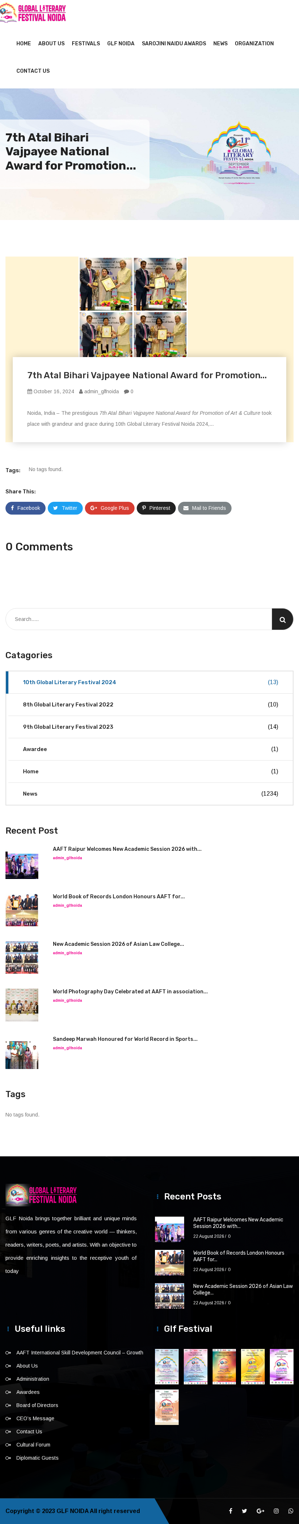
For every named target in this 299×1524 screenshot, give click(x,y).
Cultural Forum (33, 1445)
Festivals (86, 44)
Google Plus (115, 508)
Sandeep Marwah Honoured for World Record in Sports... (125, 1039)
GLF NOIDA (121, 44)
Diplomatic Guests (37, 1458)
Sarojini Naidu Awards (174, 44)
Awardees (28, 1392)
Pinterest (160, 508)
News (220, 44)
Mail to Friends (209, 508)
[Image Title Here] (167, 1366)
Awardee (150, 749)
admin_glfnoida (101, 391)
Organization (254, 44)
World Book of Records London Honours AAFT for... (119, 897)
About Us (51, 44)
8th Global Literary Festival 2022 (150, 704)
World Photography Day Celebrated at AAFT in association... (130, 992)
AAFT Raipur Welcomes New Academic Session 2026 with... (127, 849)
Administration (32, 1379)
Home (23, 44)
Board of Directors (37, 1405)
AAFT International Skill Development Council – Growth (79, 1353)
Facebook (29, 508)
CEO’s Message (35, 1418)
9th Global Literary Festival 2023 (150, 727)
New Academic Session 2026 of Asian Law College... (118, 944)
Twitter (69, 508)
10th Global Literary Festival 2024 (150, 682)
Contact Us (33, 71)
